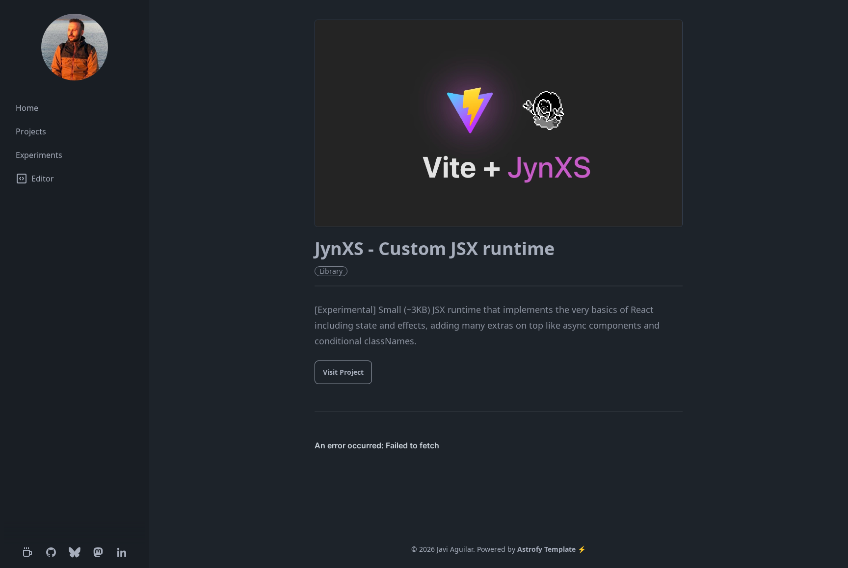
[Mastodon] (98, 552)
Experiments (39, 155)
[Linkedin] (122, 552)
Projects (31, 131)
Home (27, 108)
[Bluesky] (74, 552)
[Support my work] (27, 552)
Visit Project (343, 372)
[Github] (51, 552)
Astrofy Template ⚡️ (551, 549)
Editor (42, 178)
